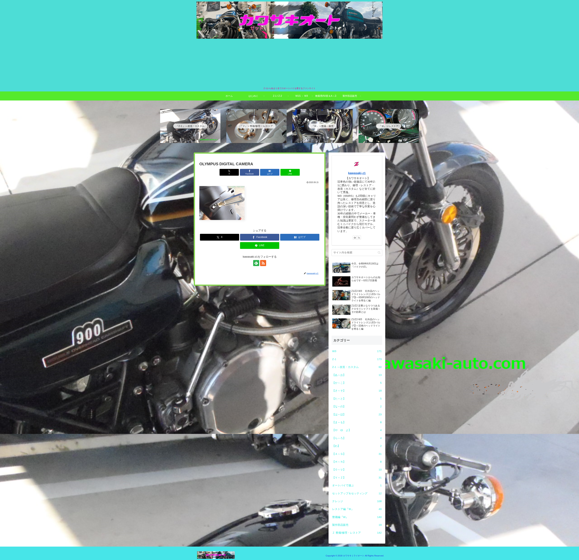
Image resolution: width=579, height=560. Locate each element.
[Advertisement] (289, 62)
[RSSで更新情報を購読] (263, 263)
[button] (379, 252)
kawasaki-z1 (357, 173)
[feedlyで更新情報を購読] (256, 263)
